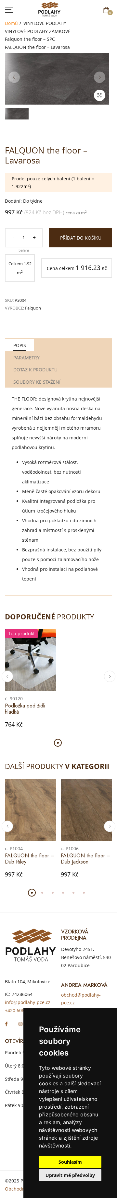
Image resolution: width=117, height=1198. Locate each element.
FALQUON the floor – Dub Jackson (85, 858)
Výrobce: (14, 308)
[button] (7, 676)
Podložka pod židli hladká (25, 709)
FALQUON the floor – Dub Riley (30, 858)
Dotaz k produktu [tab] (35, 370)
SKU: (9, 300)
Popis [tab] (19, 345)
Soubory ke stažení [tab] (36, 382)
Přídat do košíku (80, 238)
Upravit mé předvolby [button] (70, 1175)
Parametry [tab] (26, 358)
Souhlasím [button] (70, 1162)
